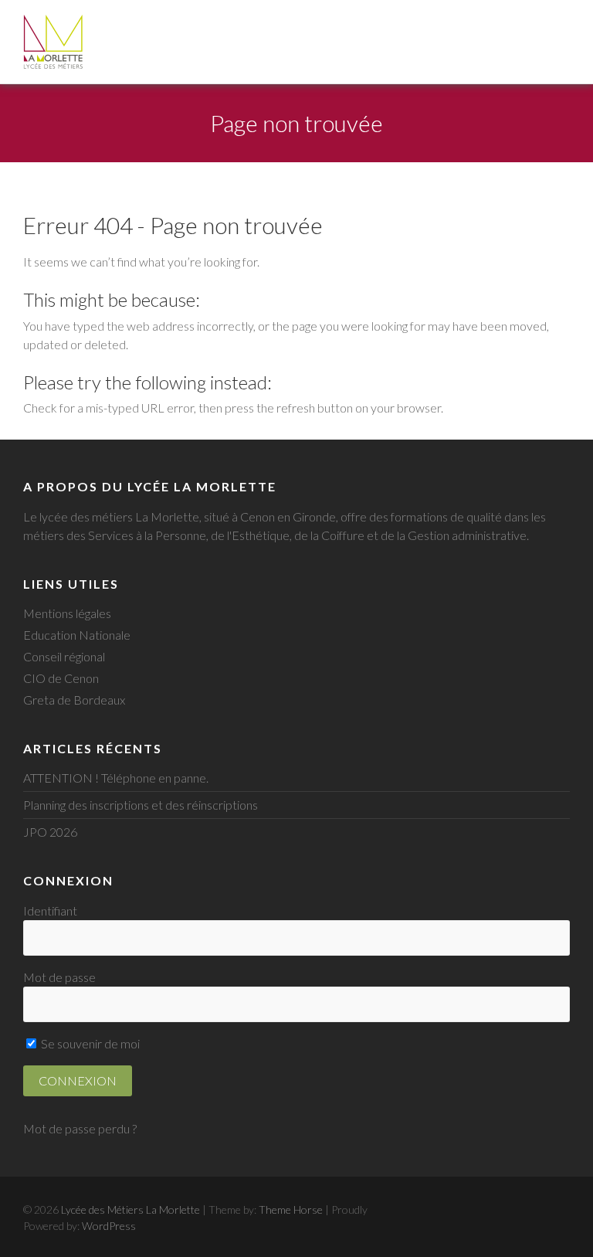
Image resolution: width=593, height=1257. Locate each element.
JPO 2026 (50, 831)
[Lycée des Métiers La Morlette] (53, 42)
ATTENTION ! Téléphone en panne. (115, 777)
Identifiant (50, 910)
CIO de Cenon (61, 678)
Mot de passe (59, 977)
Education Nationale (76, 634)
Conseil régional (64, 656)
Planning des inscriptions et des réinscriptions (140, 804)
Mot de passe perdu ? (80, 1128)
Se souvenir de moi (89, 1043)
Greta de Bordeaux (74, 699)
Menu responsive (558, 23)
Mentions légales (67, 613)
